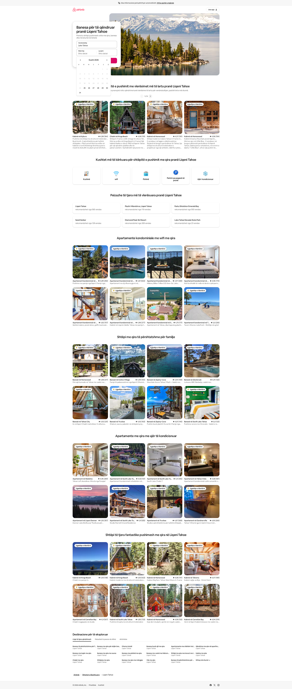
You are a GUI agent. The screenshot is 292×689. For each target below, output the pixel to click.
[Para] (150, 96)
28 (98, 88)
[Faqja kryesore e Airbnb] (78, 9)
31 (80, 93)
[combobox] (96, 45)
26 (89, 88)
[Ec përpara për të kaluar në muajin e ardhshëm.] (107, 60)
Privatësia (92, 685)
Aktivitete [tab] (123, 639)
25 (84, 88)
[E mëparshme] (142, 96)
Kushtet (101, 685)
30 (107, 88)
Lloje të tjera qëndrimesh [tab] (82, 639)
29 (102, 88)
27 (93, 88)
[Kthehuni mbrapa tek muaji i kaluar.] (80, 60)
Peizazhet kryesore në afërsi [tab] (105, 639)
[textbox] (86, 53)
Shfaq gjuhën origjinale (165, 3)
